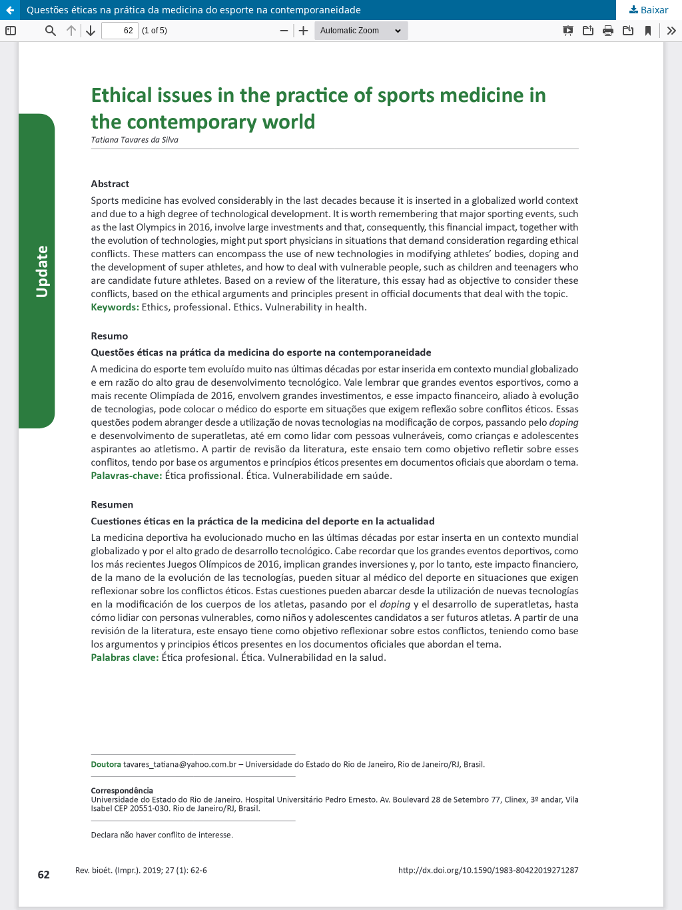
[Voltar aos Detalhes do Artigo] (10, 10)
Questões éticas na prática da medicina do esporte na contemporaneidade (194, 9)
